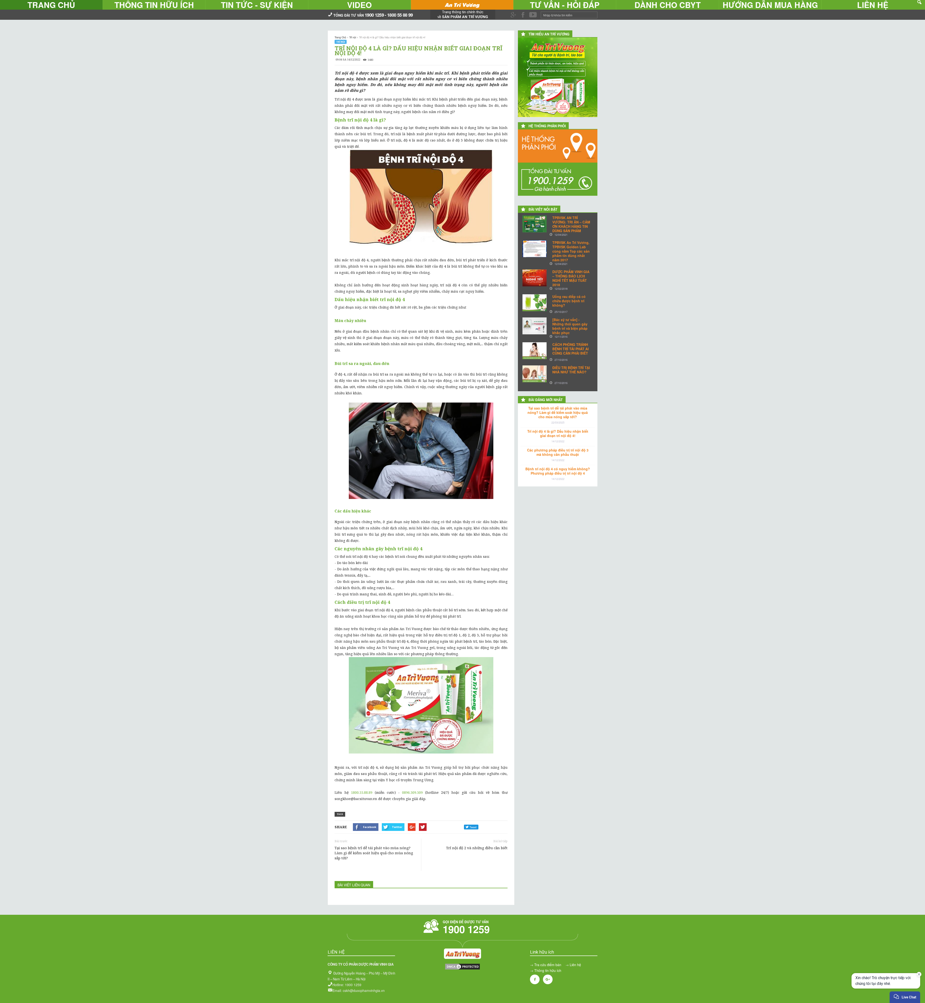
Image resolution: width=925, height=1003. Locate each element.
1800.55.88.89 (361, 792)
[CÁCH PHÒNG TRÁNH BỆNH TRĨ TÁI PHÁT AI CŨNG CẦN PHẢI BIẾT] (534, 350)
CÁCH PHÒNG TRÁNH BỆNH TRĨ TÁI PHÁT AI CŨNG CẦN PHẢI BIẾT (570, 348)
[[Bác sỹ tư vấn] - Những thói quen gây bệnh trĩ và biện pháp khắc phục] (534, 325)
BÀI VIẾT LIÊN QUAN (353, 884)
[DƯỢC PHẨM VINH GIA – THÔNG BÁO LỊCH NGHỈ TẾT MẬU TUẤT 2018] (534, 277)
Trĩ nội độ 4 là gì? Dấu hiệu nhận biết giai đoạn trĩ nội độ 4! (557, 433)
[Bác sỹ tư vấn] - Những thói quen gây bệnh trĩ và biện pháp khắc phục (570, 326)
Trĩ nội (340, 41)
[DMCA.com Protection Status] (462, 968)
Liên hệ (575, 964)
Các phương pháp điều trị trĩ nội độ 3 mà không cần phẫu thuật (557, 452)
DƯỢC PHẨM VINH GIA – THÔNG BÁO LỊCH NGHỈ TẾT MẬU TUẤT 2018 (570, 278)
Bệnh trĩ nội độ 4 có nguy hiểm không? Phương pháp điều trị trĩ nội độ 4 (557, 471)
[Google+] (548, 979)
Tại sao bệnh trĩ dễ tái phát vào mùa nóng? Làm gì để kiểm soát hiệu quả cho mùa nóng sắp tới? (374, 852)
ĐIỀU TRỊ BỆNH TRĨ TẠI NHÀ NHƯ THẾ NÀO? (571, 369)
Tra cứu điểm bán (547, 964)
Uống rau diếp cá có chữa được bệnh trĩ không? (569, 300)
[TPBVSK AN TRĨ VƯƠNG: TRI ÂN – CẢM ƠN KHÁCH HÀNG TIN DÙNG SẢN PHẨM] (534, 223)
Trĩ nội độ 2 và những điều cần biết (477, 847)
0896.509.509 (412, 792)
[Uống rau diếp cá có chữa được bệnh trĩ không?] (534, 302)
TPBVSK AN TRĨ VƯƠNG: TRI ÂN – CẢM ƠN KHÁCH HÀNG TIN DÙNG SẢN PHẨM (571, 224)
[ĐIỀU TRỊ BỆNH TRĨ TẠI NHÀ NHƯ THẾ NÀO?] (534, 373)
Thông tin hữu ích (547, 970)
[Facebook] (535, 979)
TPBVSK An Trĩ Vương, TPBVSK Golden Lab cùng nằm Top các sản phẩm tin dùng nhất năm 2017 (571, 251)
